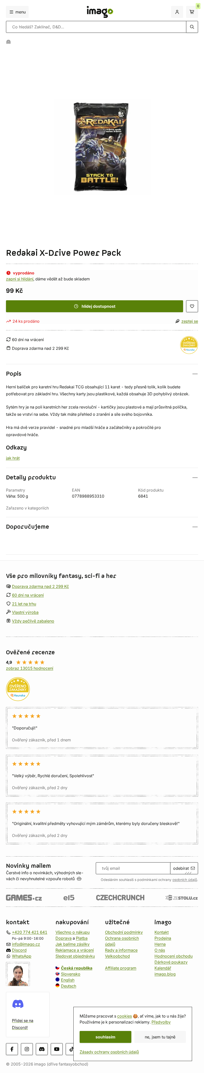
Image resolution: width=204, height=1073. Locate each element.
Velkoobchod (117, 956)
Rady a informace (121, 950)
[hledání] (192, 27)
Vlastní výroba (25, 612)
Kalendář (162, 968)
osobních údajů (184, 880)
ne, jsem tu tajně (160, 1036)
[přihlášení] (177, 12)
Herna (160, 944)
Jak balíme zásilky (72, 944)
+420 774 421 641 (29, 932)
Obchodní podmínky (124, 932)
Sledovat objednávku (75, 956)
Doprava (63, 938)
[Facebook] (12, 1049)
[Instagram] (27, 1049)
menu (20, 11)
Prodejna (162, 938)
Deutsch (68, 985)
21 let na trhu (24, 603)
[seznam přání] (192, 306)
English (67, 979)
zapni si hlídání (19, 278)
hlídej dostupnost (98, 306)
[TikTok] (72, 1049)
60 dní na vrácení (28, 595)
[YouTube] (57, 1049)
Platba (82, 938)
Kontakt (161, 932)
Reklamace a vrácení (74, 950)
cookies (124, 1016)
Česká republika (76, 968)
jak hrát (13, 458)
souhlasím (105, 1036)
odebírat (181, 868)
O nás (159, 950)
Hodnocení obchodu (173, 956)
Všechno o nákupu (72, 932)
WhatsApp (21, 956)
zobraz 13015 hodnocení (29, 668)
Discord (19, 950)
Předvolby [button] (161, 1022)
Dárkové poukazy (171, 962)
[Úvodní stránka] (8, 42)
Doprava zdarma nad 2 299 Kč (40, 586)
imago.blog (165, 973)
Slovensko (70, 973)
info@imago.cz (26, 944)
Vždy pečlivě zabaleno (33, 620)
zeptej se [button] (189, 321)
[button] (102, 373)
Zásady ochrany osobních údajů (109, 1051)
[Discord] (42, 1049)
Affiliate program (120, 968)
